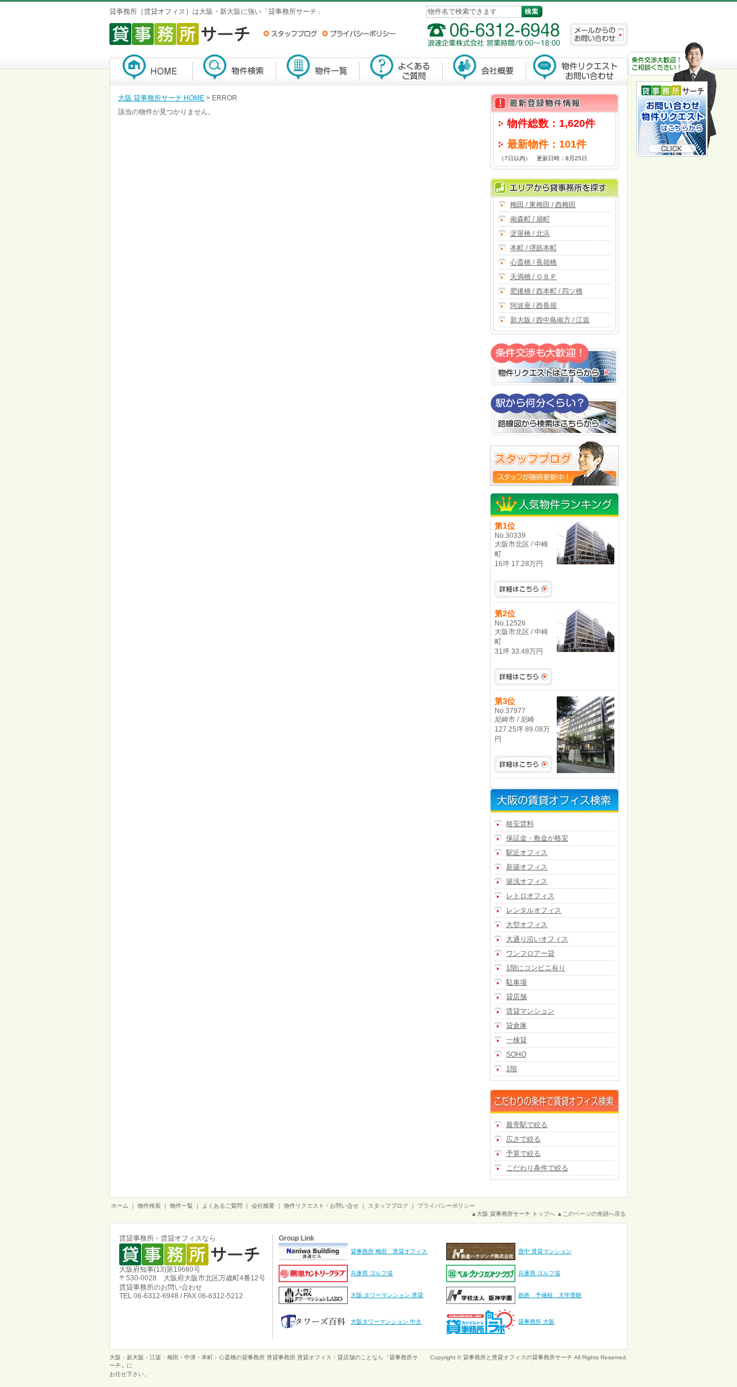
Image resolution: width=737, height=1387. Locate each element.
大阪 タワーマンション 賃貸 (387, 1295)
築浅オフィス (527, 881)
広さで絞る (523, 1139)
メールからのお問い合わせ (599, 34)
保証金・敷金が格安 (537, 838)
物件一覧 (318, 69)
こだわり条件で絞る (537, 1168)
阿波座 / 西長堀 (533, 305)
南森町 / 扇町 (530, 219)
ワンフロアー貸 (530, 953)
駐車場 (516, 982)
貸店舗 (516, 997)
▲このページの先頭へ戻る (591, 1214)
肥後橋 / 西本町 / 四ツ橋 (546, 291)
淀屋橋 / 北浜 (530, 233)
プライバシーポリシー (359, 33)
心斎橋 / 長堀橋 (533, 262)
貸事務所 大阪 (536, 1321)
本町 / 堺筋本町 (533, 248)
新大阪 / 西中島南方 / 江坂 (550, 320)
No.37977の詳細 (523, 764)
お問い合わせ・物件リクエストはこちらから (672, 100)
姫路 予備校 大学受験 (550, 1295)
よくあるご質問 (401, 69)
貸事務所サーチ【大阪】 (151, 69)
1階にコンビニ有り (535, 968)
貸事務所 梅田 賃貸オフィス (389, 1251)
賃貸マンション (530, 1011)
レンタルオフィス (533, 910)
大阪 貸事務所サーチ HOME (161, 98)
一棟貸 (516, 1040)
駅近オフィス (527, 853)
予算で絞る (523, 1153)
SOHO (516, 1054)
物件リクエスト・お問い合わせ (577, 69)
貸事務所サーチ (552, 1357)
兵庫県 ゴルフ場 (372, 1273)
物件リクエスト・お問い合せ (321, 1206)
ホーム (119, 1206)
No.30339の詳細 (523, 589)
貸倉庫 (516, 1026)
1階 (511, 1069)
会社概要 (484, 69)
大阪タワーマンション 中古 (386, 1321)
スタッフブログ (290, 33)
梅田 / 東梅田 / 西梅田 (543, 205)
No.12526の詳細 (523, 676)
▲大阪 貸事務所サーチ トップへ (513, 1214)
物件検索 (234, 69)
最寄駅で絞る (527, 1125)
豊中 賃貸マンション (545, 1251)
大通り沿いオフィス (537, 939)
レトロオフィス (530, 896)
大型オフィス (527, 925)
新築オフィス (527, 867)
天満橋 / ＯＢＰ (533, 277)
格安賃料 (520, 824)
